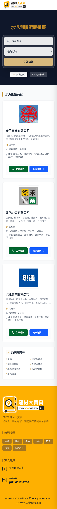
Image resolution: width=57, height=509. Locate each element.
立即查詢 (28, 61)
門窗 (48, 441)
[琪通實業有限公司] (28, 278)
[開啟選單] (51, 5)
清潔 (7, 448)
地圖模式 (40, 74)
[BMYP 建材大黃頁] (14, 5)
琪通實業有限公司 (17, 294)
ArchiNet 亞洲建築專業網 (28, 502)
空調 (7, 441)
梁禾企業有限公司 (17, 212)
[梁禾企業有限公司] (28, 196)
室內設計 (19, 448)
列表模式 (20, 74)
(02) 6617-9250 (19, 482)
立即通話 (20, 169)
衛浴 (28, 441)
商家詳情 (37, 169)
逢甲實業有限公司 (17, 130)
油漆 (38, 441)
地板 (17, 441)
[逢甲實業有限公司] (28, 114)
